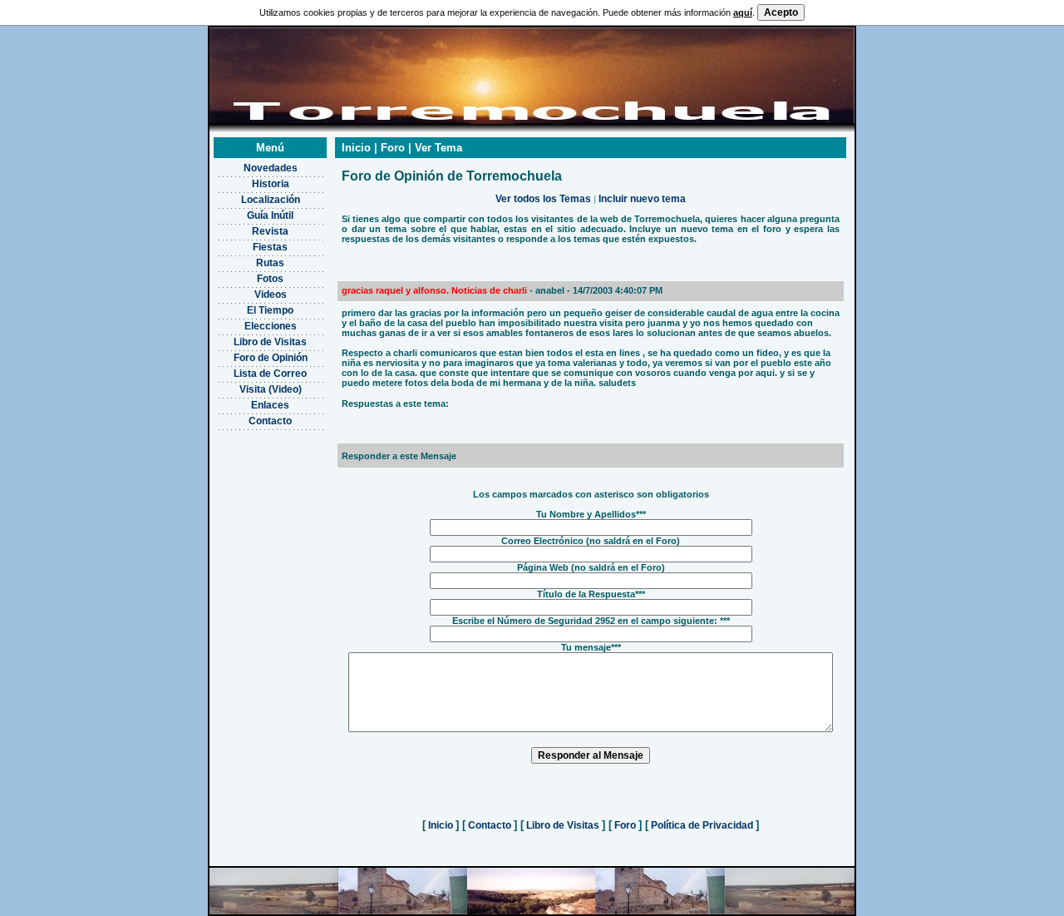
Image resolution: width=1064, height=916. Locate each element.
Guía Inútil (270, 215)
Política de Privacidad (702, 825)
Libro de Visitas (270, 342)
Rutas (270, 263)
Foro (625, 825)
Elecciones (270, 326)
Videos (270, 294)
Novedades (271, 168)
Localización (270, 199)
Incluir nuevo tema (642, 199)
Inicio (441, 825)
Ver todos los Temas (543, 199)
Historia (270, 184)
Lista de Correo (270, 373)
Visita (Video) (270, 389)
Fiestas (270, 247)
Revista (270, 231)
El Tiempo (270, 310)
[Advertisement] (271, 512)
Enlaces (270, 405)
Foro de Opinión (271, 358)
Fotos (270, 279)
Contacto (270, 421)
